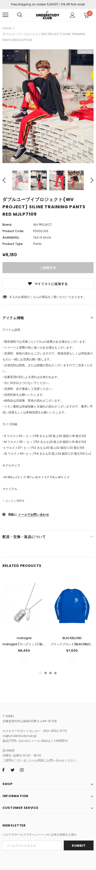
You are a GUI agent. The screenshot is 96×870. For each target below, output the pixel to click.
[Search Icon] (19, 15)
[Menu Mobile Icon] (5, 15)
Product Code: (13, 231)
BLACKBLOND (72, 638)
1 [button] (40, 673)
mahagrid (24, 638)
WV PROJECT (42, 225)
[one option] (24, 659)
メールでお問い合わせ (33, 514)
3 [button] (50, 673)
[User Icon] (72, 15)
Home (6, 28)
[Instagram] (21, 769)
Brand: (7, 225)
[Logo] (47, 14)
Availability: (11, 237)
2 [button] (45, 673)
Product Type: (12, 244)
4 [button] (55, 673)
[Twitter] (12, 769)
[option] (48, 106)
